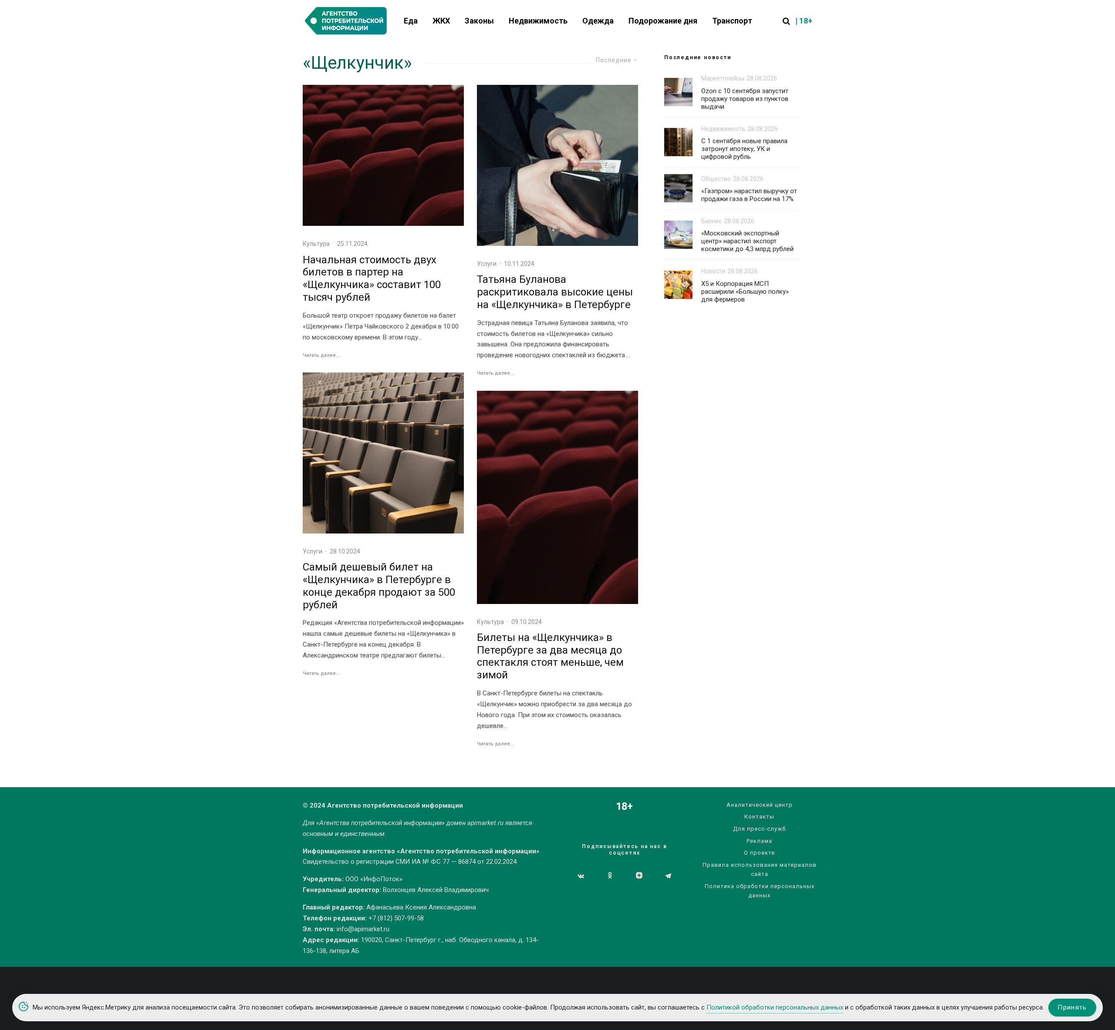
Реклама (759, 841)
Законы (479, 20)
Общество (716, 178)
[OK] (610, 876)
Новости (713, 271)
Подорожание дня (662, 20)
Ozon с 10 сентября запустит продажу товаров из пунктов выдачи (744, 99)
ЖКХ (441, 20)
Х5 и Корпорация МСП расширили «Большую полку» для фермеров (745, 291)
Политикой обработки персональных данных (774, 1007)
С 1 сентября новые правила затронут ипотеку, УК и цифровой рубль (744, 149)
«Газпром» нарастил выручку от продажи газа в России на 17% (749, 195)
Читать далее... (321, 355)
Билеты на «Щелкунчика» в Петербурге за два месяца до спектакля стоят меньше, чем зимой (550, 656)
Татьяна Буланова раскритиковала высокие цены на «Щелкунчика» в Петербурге (555, 292)
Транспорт (732, 20)
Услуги (312, 551)
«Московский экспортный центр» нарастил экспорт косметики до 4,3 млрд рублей (747, 241)
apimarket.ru (485, 823)
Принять (1072, 1007)
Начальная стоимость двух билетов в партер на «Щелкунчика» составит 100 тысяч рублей (372, 278)
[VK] (581, 876)
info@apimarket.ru (363, 929)
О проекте (759, 852)
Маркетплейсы (722, 78)
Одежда (598, 20)
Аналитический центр (759, 805)
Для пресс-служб (759, 828)
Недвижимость (538, 20)
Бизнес (711, 221)
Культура (316, 243)
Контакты (759, 816)
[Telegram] (668, 876)
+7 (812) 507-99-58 (396, 918)
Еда (411, 20)
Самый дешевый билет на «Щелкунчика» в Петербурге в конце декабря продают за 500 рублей (379, 586)
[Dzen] (639, 876)
